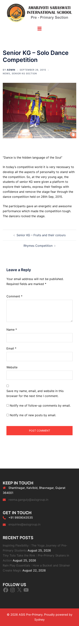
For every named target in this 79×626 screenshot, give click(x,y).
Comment (14, 296)
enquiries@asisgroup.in (24, 524)
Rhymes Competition (38, 245)
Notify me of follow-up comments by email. (40, 405)
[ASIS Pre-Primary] (39, 12)
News (6, 73)
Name (11, 329)
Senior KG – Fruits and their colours (41, 235)
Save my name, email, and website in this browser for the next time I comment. (35, 393)
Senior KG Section (24, 73)
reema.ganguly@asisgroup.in (28, 499)
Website (11, 367)
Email (11, 348)
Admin (11, 69)
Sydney (39, 619)
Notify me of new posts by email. (33, 415)
